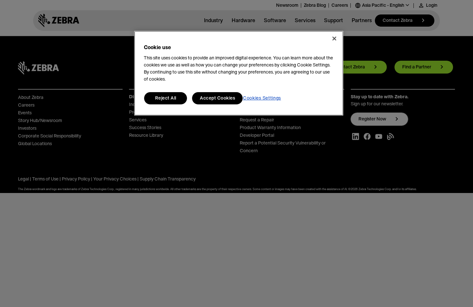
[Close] (334, 38)
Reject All (165, 98)
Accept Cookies (217, 98)
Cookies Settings (262, 98)
